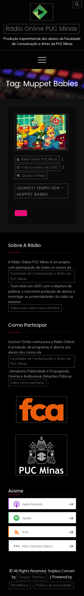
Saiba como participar (27, 382)
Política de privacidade (54, 585)
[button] (77, 4)
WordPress (20, 585)
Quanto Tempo (33, 175)
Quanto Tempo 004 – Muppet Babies (40, 191)
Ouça (21, 213)
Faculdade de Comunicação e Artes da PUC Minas (40, 276)
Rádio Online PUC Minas (41, 28)
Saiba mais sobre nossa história (35, 308)
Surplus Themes (32, 577)
